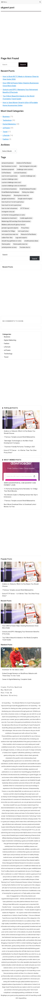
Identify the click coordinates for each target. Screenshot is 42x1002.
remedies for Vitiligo (8, 231)
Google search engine (25, 198)
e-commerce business (9, 189)
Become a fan (38, 7)
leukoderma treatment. (9, 218)
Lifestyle (6, 135)
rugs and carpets (21, 237)
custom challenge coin (27, 176)
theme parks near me (20, 244)
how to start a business (9, 208)
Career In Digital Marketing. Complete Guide (16, 679)
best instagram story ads (28, 166)
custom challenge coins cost (11, 182)
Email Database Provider (28, 189)
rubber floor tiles (7, 237)
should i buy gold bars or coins (11, 241)
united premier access (9, 247)
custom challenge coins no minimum (14, 185)
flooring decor (6, 195)
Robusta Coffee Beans (28, 234)
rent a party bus (23, 231)
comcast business (20, 173)
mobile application (26, 218)
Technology (7, 120)
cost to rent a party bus (9, 176)
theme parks (6, 244)
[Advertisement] (21, 33)
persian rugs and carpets (10, 228)
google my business (8, 198)
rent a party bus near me (10, 234)
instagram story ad (8, 211)
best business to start (9, 166)
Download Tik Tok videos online (12, 670)
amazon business (7, 163)
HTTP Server (24, 208)
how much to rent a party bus (11, 205)
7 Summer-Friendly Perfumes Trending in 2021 (19, 447)
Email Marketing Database (10, 192)
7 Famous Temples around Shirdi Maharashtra (19, 437)
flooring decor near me (21, 195)
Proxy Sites (25, 228)
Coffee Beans (6, 173)
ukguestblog (22, 998)
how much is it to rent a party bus (13, 202)
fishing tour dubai (27, 192)
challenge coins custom (25, 169)
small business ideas (31, 241)
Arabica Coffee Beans (24, 163)
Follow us (31, 7)
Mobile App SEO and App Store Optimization (16, 221)
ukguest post (7, 7)
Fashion (6, 139)
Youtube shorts (25, 247)
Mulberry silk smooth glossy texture (13, 224)
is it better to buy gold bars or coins (13, 215)
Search (4, 255)
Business (6, 117)
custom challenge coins (9, 179)
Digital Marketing (9, 124)
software (6, 128)
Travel (5, 132)
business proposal (8, 169)
